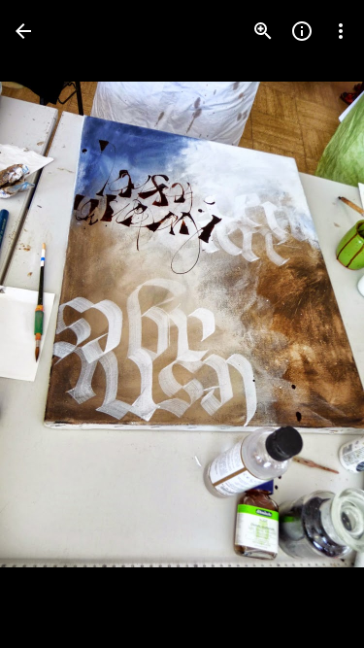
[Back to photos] (23, 31)
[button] (54, 324)
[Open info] (301, 31)
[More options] (340, 31)
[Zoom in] (263, 31)
